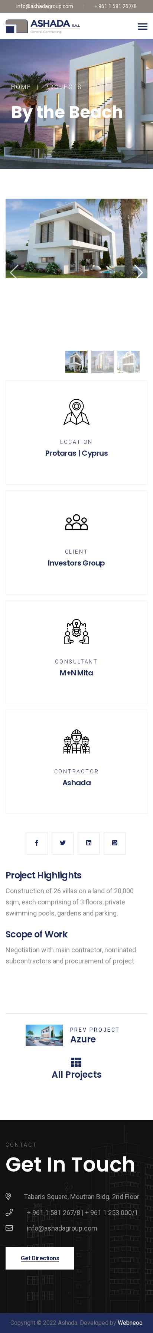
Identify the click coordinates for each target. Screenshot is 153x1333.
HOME (21, 87)
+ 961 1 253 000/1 (111, 1212)
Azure (83, 1039)
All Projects (77, 1074)
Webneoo (130, 1322)
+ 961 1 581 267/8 (115, 6)
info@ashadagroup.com (44, 6)
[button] (139, 273)
